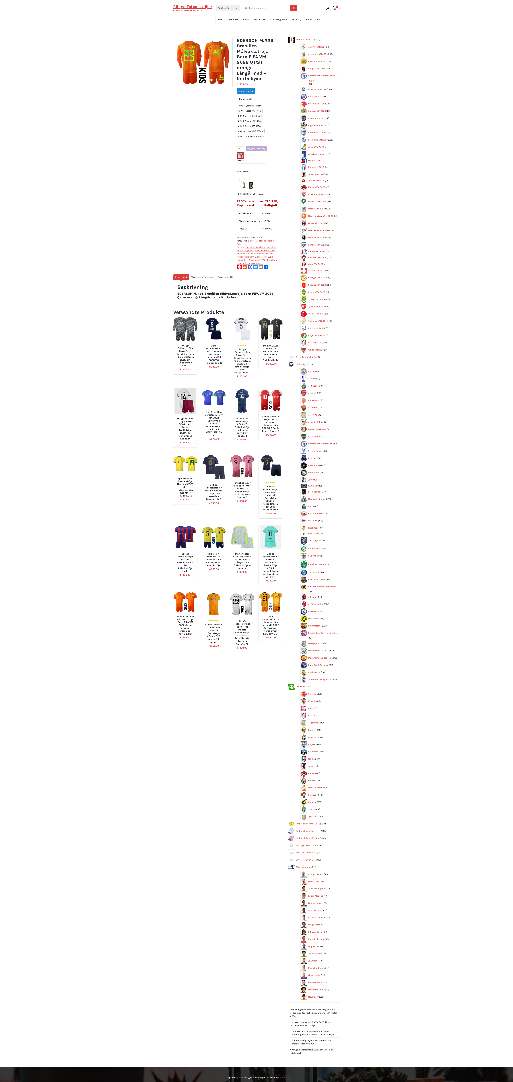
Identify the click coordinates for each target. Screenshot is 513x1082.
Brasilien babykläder (256, 247)
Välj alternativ (186, 344)
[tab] (181, 277)
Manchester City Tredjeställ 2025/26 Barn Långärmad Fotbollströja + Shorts (242, 561)
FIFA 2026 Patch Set (252, 194)
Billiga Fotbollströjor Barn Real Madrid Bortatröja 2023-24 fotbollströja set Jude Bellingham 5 (271, 498)
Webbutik (233, 19)
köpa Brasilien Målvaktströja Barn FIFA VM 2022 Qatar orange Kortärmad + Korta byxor (185, 625)
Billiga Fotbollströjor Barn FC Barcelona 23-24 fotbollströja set (185, 562)
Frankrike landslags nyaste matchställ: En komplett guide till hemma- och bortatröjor (312, 1033)
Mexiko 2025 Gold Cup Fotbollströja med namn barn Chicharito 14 (271, 353)
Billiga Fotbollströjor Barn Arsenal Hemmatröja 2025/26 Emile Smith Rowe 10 (270, 424)
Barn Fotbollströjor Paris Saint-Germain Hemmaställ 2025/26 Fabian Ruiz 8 (214, 354)
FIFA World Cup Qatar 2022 (250, 263)
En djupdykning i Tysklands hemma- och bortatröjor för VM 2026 (310, 1042)
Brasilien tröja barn (246, 253)
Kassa (246, 19)
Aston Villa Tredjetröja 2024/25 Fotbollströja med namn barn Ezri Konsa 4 (242, 427)
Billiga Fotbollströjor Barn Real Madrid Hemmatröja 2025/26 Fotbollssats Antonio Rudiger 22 (242, 633)
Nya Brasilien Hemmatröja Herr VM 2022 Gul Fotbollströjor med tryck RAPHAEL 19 (185, 487)
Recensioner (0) (225, 277)
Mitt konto (259, 19)
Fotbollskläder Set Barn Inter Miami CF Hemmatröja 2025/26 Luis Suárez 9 (242, 490)
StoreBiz (282, 1077)
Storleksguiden (278, 19)
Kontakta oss (313, 19)
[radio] (249, 106)
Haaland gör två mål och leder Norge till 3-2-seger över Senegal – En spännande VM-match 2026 (313, 1012)
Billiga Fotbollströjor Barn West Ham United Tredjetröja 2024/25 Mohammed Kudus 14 (185, 428)
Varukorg (296, 19)
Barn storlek (245, 99)
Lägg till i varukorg (256, 149)
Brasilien (252, 241)
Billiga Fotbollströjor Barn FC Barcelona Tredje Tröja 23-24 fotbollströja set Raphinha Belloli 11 (271, 565)
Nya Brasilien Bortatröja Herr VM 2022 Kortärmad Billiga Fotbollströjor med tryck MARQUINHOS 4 (214, 424)
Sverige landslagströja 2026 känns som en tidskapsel (312, 1051)
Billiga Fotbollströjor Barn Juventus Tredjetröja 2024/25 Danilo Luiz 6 (213, 492)
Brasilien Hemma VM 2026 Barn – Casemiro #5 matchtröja (213, 559)
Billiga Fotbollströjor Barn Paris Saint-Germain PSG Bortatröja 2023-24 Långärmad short (185, 355)
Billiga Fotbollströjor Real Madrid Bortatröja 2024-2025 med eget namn (214, 633)
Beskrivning (181, 277)
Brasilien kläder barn (265, 250)
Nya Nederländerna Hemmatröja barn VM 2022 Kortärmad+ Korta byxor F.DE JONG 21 (271, 625)
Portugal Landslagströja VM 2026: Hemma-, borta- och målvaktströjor (312, 1024)
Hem (220, 19)
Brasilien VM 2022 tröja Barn (263, 260)
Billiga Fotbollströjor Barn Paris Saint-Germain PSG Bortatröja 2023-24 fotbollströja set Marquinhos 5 (242, 361)
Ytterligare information (202, 277)
